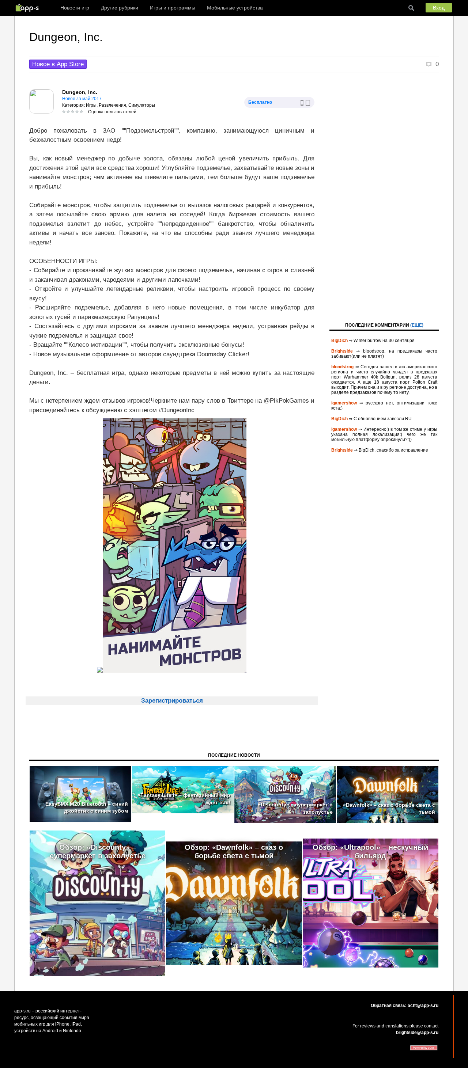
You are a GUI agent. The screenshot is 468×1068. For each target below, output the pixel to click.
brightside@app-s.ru (417, 1032)
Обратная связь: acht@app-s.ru (404, 1005)
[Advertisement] (384, 196)
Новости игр (74, 8)
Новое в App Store (58, 64)
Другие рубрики (119, 8)
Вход (439, 8)
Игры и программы (172, 8)
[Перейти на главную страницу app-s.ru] (29, 7)
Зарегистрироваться (172, 700)
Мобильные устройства (235, 8)
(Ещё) (416, 325)
